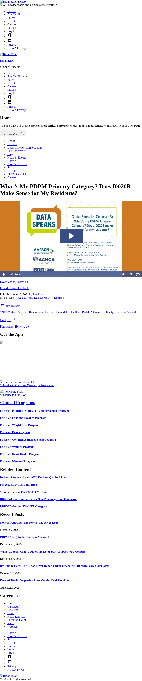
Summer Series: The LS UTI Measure (24, 492)
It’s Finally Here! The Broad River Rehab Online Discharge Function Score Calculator (54, 565)
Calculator (13, 606)
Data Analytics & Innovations (24, 147)
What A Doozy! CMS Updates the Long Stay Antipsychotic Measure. (43, 551)
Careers (11, 177)
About (11, 140)
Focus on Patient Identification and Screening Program (34, 410)
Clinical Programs (17, 402)
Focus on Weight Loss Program (19, 425)
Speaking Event (16, 619)
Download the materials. (14, 281)
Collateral (13, 610)
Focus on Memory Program (17, 461)
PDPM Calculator (17, 174)
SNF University (16, 150)
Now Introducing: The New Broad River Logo (29, 522)
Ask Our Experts (17, 164)
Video (10, 623)
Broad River (7, 60)
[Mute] (123, 274)
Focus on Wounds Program (17, 446)
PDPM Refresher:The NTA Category (23, 506)
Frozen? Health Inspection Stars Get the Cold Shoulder (34, 580)
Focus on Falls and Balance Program (23, 417)
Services (12, 144)
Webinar (12, 626)
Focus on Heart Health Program (20, 454)
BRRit (11, 170)
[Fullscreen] (138, 274)
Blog (10, 154)
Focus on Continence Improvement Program (28, 439)
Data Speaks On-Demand (49, 297)
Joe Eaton (38, 294)
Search (11, 167)
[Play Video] (3, 274)
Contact (11, 160)
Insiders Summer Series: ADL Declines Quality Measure (35, 477)
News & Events (16, 157)
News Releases (16, 616)
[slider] (69, 274)
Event (10, 613)
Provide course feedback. (14, 288)
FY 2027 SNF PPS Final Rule (18, 484)
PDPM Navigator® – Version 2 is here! (24, 537)
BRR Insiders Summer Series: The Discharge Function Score (38, 499)
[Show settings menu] (131, 274)
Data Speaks (25, 297)
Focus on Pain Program (15, 432)
